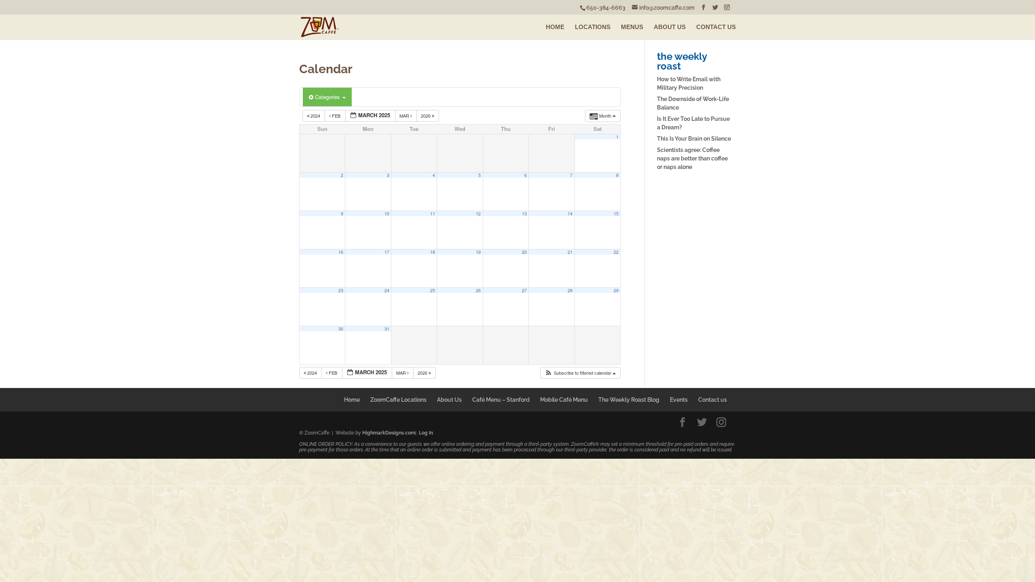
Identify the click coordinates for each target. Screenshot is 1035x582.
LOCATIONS (592, 26)
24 (386, 290)
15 (616, 214)
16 (340, 252)
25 (432, 290)
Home (352, 399)
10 (386, 214)
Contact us (712, 399)
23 (340, 290)
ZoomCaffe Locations (398, 399)
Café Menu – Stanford (501, 399)
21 (570, 252)
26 (478, 290)
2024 (315, 115)
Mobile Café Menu (564, 399)
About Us (449, 399)
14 (570, 214)
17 (386, 252)
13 (524, 214)
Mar (404, 115)
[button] (580, 372)
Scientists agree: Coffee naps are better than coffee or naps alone (692, 158)
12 (478, 214)
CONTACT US (716, 26)
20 (524, 252)
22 (616, 252)
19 (478, 252)
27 (524, 290)
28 (570, 290)
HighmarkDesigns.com (388, 433)
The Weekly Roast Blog (628, 399)
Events (679, 399)
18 (432, 252)
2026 (426, 115)
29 (616, 290)
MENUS (632, 26)
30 (340, 329)
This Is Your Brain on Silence (694, 138)
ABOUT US (670, 26)
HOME (555, 26)
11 (432, 214)
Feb (336, 115)
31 (386, 329)
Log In (426, 433)
